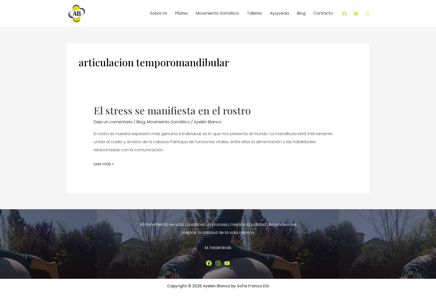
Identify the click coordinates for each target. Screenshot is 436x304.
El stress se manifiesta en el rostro (172, 110)
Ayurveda (279, 13)
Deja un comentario (113, 122)
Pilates (181, 13)
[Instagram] (367, 13)
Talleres (254, 13)
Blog (301, 13)
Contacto (323, 13)
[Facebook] (344, 13)
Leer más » (104, 164)
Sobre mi (158, 13)
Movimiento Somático (217, 13)
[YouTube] (355, 13)
